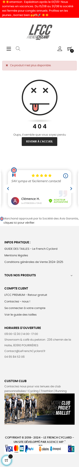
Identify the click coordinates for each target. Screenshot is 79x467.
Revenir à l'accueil (39, 141)
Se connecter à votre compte (24, 308)
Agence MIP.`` (56, 442)
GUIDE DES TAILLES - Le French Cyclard (30, 249)
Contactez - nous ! (17, 301)
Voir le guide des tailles (20, 314)
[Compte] (60, 48)
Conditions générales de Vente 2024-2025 (33, 262)
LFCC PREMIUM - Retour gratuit (25, 295)
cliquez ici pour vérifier (19, 222)
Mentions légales (16, 255)
